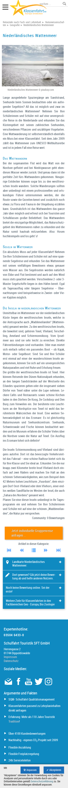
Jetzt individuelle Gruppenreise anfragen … (32, 533)
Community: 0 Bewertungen (48, 518)
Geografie (15, 25)
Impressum (10, 657)
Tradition (13, 721)
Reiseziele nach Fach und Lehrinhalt (22, 22)
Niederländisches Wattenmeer (38, 25)
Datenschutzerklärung (42, 781)
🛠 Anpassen (30, 770)
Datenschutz (11, 661)
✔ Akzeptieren (53, 770)
